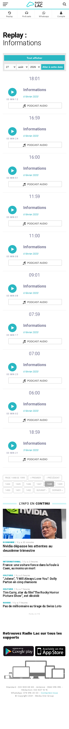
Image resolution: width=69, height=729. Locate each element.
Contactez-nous (49, 693)
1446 (28, 484)
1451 (18, 490)
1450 (7, 490)
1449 (59, 484)
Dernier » (57, 490)
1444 (7, 484)
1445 (18, 484)
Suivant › (41, 490)
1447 (38, 484)
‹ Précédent (53, 477)
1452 (28, 490)
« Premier (35, 477)
